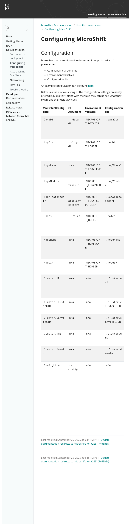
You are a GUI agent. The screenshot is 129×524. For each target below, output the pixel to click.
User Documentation (88, 25)
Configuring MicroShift (58, 29)
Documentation (117, 14)
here (91, 85)
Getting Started (97, 14)
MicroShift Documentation (56, 25)
